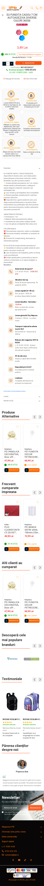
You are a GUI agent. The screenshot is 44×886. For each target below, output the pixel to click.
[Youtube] (19, 860)
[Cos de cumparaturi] (41, 8)
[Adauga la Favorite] (17, 427)
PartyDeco (8, 449)
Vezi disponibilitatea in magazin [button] (30, 54)
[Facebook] (13, 860)
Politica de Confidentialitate (21, 814)
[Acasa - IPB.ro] (14, 8)
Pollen (6, 525)
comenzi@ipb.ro (12, 855)
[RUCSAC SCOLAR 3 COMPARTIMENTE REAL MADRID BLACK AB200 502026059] (12, 701)
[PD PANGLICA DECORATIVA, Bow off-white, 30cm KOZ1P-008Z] (11, 435)
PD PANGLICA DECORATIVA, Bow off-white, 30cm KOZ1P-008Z (11, 454)
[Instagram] (31, 860)
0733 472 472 (11, 851)
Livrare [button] (6, 396)
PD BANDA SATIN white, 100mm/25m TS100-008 (31, 530)
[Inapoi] (2, 15)
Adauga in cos (29, 63)
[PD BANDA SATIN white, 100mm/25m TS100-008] (32, 510)
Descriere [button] (7, 168)
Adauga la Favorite (12, 79)
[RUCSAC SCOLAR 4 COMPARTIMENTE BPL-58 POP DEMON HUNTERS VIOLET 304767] (32, 701)
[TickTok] (25, 860)
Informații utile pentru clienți (14, 832)
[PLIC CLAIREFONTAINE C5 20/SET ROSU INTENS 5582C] (11, 510)
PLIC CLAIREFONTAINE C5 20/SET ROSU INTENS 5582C (11, 530)
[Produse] (3, 8)
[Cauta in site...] (32, 8)
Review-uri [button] (8, 401)
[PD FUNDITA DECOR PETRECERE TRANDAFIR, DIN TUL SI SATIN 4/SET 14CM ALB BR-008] (32, 435)
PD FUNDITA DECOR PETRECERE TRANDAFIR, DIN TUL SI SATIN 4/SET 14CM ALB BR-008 (31, 454)
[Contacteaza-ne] (37, 8)
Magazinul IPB (8, 827)
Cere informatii (31, 79)
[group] (22, 35)
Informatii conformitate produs (14, 391)
